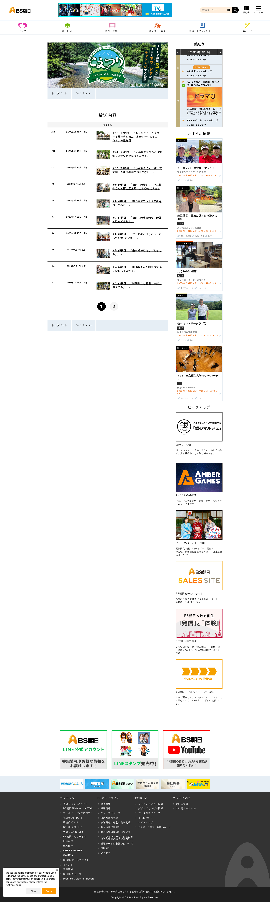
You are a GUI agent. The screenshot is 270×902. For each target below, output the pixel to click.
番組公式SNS (70, 822)
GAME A (68, 855)
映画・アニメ (112, 31)
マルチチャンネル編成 (150, 803)
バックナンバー (83, 93)
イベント (68, 864)
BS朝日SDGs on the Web (77, 808)
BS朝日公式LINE (72, 827)
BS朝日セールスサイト (76, 860)
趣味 (192, 180)
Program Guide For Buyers (79, 878)
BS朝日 (19, 10)
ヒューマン (202, 288)
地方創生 (68, 846)
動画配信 (68, 841)
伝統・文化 (199, 236)
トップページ (60, 93)
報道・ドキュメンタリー (202, 31)
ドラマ (22, 31)
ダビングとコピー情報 (150, 808)
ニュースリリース (111, 813)
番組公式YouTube (73, 831)
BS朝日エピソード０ (75, 836)
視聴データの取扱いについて (117, 843)
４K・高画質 (185, 236)
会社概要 (106, 803)
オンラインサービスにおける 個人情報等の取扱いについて (115, 837)
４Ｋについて (145, 817)
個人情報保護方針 (111, 827)
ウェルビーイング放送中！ (78, 813)
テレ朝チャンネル (186, 808)
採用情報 (106, 808)
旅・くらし (67, 31)
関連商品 (68, 869)
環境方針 (106, 848)
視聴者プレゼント (73, 817)
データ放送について (149, 813)
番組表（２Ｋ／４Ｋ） (75, 803)
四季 (210, 236)
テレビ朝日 (182, 803)
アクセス (106, 853)
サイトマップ (145, 822)
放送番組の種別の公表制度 (116, 822)
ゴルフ (183, 180)
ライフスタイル (187, 288)
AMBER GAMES (72, 850)
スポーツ (247, 31)
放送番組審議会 (109, 817)
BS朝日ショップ (72, 874)
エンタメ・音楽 (157, 31)
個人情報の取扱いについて (116, 831)
